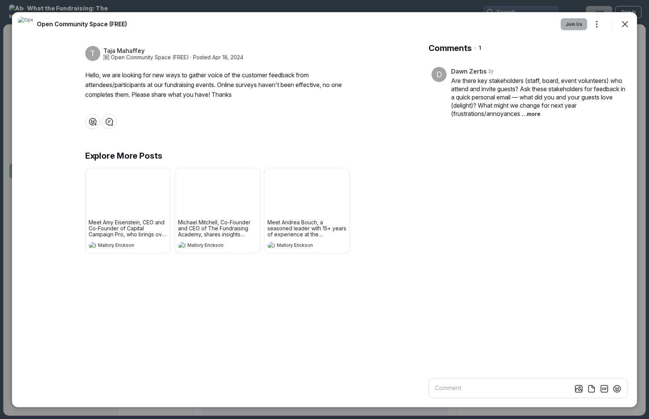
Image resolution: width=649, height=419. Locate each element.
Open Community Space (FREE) (150, 57)
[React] (93, 121)
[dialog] (324, 209)
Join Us (574, 24)
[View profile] (92, 245)
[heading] (120, 246)
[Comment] (109, 121)
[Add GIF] (604, 389)
